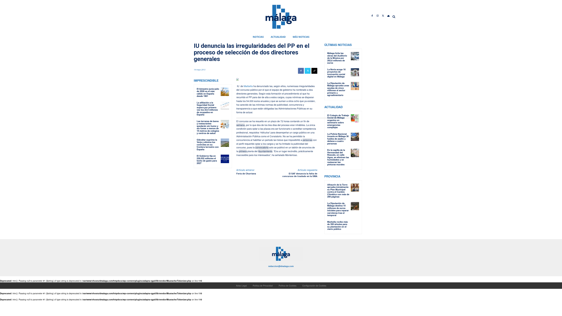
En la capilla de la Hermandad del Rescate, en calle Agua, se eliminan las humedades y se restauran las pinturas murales (338, 157)
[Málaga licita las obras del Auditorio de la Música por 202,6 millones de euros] (355, 56)
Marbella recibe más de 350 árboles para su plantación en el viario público (337, 225)
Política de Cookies (287, 285)
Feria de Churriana (246, 173)
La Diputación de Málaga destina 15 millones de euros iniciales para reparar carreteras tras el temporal (338, 209)
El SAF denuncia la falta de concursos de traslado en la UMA (299, 175)
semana (240, 125)
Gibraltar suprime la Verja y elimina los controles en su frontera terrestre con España (208, 144)
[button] (393, 16)
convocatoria (262, 147)
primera (243, 151)
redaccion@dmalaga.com (281, 266)
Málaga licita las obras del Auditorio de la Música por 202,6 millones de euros (337, 57)
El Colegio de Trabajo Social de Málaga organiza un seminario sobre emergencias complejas (338, 121)
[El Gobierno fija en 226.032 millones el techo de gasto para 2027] (225, 159)
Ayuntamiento (265, 151)
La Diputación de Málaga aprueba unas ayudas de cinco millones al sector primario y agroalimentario (338, 89)
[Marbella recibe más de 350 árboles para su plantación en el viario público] (355, 225)
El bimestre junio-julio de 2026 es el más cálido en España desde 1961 (208, 92)
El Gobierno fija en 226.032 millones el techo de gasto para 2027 (207, 159)
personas (307, 140)
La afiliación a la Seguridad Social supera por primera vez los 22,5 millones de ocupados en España (207, 108)
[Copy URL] (314, 71)
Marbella (248, 86)
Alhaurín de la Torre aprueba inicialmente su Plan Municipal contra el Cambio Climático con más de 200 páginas (338, 190)
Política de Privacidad (263, 285)
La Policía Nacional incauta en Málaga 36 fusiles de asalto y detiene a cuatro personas (338, 138)
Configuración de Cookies (314, 285)
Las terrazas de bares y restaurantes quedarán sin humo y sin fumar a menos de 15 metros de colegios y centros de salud (208, 127)
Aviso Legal (241, 285)
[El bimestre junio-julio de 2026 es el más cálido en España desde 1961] (225, 92)
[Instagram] (377, 16)
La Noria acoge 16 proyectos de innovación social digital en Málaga (336, 73)
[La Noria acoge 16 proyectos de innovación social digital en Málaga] (355, 72)
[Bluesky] (388, 16)
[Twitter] (383, 16)
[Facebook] (372, 16)
